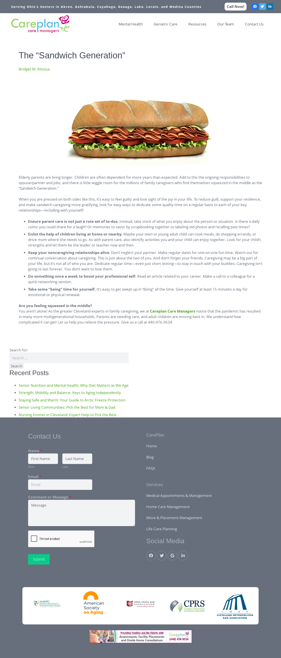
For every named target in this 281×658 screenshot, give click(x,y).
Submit (39, 559)
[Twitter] (262, 6)
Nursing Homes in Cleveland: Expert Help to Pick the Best (68, 414)
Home (151, 445)
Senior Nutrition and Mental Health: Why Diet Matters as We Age (74, 385)
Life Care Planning (161, 528)
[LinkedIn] (270, 6)
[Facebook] (255, 6)
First (31, 467)
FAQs (150, 468)
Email (34, 476)
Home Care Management (168, 506)
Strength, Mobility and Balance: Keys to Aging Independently (70, 392)
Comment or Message (49, 497)
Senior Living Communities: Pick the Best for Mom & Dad (67, 407)
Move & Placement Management (174, 517)
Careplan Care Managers (172, 311)
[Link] (40, 24)
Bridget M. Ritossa (34, 69)
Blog (150, 457)
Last (65, 467)
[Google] (172, 556)
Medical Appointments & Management (179, 495)
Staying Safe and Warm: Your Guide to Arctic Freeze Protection (72, 400)
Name (35, 450)
